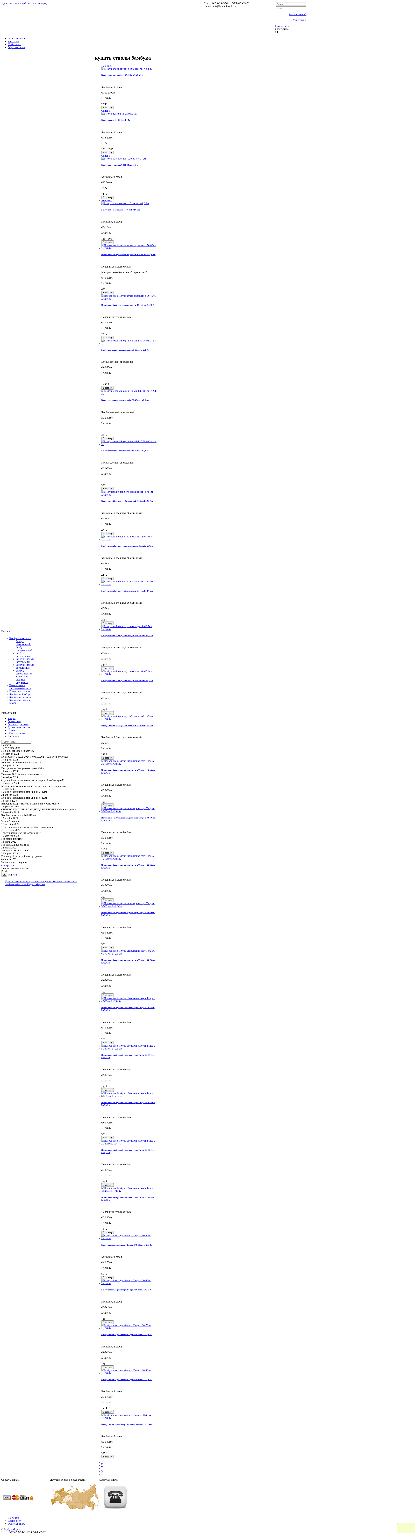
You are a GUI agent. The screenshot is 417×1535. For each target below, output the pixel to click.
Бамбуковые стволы (20, 638)
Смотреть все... (9, 865)
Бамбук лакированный (24, 649)
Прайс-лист (14, 44)
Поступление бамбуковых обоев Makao (23, 768)
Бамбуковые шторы (20, 697)
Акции (11, 718)
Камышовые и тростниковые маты (20, 687)
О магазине (14, 721)
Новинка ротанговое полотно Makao (21, 762)
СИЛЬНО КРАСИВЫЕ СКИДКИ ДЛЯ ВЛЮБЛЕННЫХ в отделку (38, 809)
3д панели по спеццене (14, 862)
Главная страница (18, 38)
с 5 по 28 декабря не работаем (17, 750)
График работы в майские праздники (22, 856)
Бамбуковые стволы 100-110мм (18, 815)
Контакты (13, 41)
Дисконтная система (19, 727)
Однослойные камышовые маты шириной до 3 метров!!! (33, 780)
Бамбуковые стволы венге (15, 850)
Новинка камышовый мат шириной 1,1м (24, 791)
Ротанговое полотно (20, 691)
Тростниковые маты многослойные (21, 833)
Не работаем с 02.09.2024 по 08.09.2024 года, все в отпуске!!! (35, 756)
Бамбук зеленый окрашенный (25, 666)
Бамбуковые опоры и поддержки (22, 679)
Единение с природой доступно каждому (25, 3)
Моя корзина (282, 26)
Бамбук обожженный (23, 643)
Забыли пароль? (297, 14)
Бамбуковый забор (19, 694)
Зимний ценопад (10, 821)
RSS (15, 874)
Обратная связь (16, 47)
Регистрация (299, 20)
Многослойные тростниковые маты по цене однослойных (33, 786)
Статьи (12, 730)
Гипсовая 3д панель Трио (15, 844)
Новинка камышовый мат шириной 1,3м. (24, 797)
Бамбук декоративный (24, 672)
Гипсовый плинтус (11, 838)
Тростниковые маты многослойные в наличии (27, 827)
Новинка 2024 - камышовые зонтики (21, 774)
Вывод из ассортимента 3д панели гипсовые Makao (30, 803)
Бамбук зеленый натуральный (25, 660)
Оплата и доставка (18, 724)
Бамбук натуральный (23, 654)
